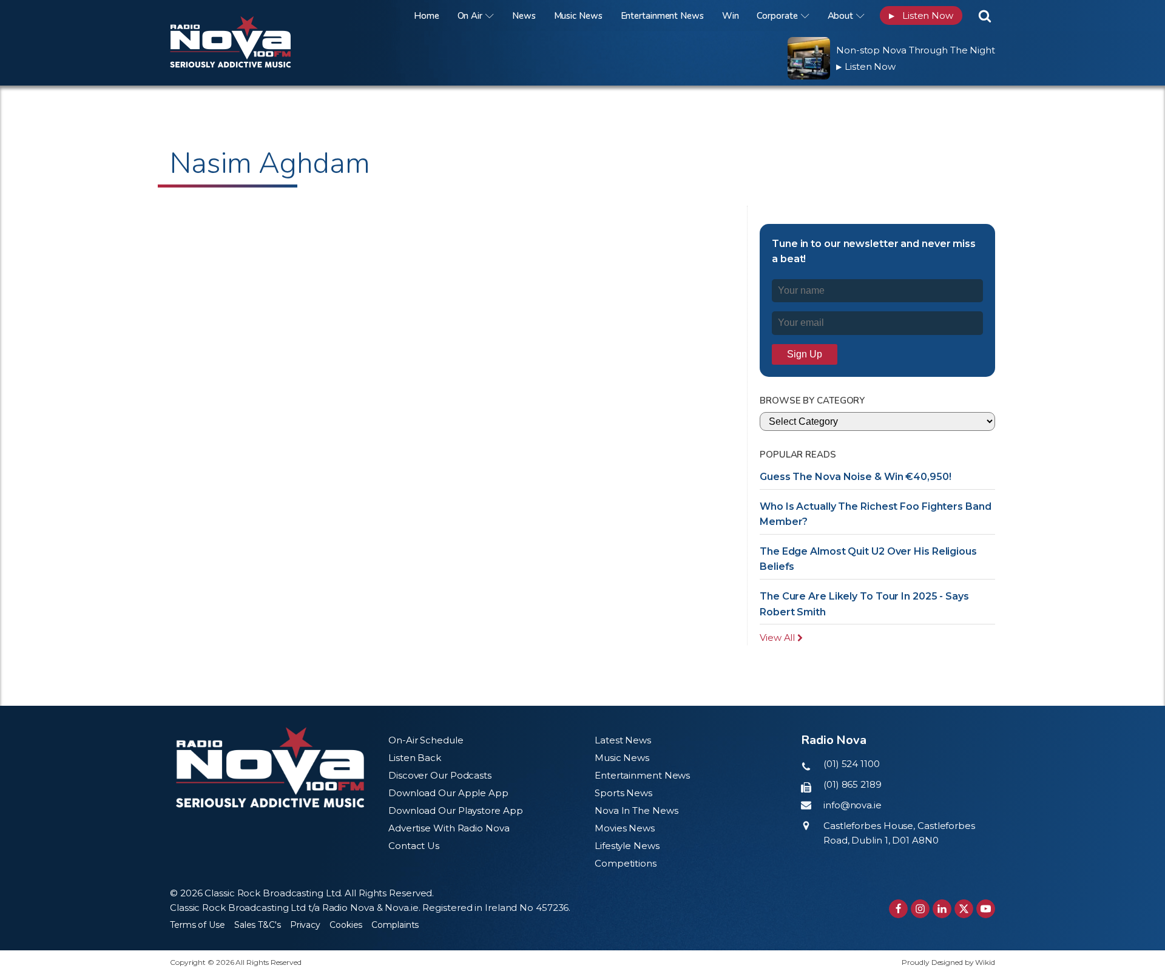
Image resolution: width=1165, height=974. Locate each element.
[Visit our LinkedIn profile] (942, 908)
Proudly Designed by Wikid (948, 962)
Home (426, 16)
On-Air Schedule (426, 740)
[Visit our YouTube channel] (985, 908)
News (524, 16)
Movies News (625, 828)
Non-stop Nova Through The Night (915, 50)
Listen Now (921, 15)
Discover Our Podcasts (439, 775)
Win (730, 16)
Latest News (623, 740)
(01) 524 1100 (851, 763)
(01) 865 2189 (852, 784)
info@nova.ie (852, 805)
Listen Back (414, 757)
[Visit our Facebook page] (898, 908)
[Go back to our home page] (270, 767)
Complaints (395, 924)
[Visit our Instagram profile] (920, 908)
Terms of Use (197, 924)
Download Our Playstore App (455, 810)
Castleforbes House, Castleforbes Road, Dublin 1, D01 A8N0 (899, 833)
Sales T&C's (257, 924)
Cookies (345, 924)
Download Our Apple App (448, 793)
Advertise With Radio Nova (449, 828)
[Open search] (984, 15)
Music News (578, 16)
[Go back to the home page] (246, 15)
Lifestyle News (627, 845)
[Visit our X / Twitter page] (963, 908)
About (841, 16)
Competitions (626, 863)
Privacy (305, 924)
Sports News (623, 793)
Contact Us (413, 845)
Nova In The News (636, 810)
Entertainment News (662, 16)
